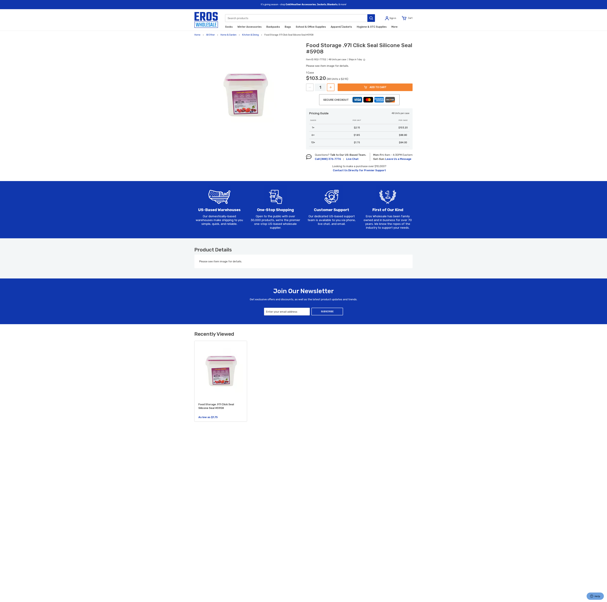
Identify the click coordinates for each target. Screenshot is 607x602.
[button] (371, 18)
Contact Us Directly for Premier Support (359, 170)
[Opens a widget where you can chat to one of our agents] (595, 596)
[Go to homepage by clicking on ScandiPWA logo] (206, 20)
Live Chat (352, 159)
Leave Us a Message (398, 159)
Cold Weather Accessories (301, 4)
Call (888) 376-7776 (328, 159)
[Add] (330, 87)
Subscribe (327, 311)
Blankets (332, 4)
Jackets (321, 4)
